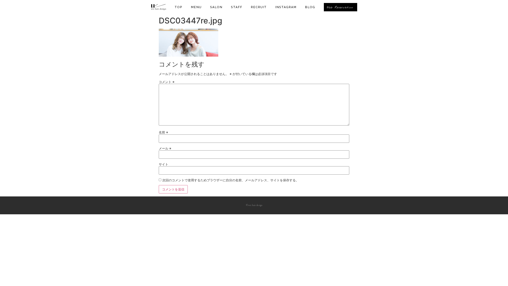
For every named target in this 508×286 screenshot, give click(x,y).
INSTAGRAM (285, 7)
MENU (196, 7)
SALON (216, 7)
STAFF (236, 7)
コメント (166, 81)
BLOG (310, 7)
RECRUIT (259, 7)
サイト (163, 164)
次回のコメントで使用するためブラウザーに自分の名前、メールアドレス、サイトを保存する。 (230, 180)
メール (165, 148)
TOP (178, 7)
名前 (163, 132)
